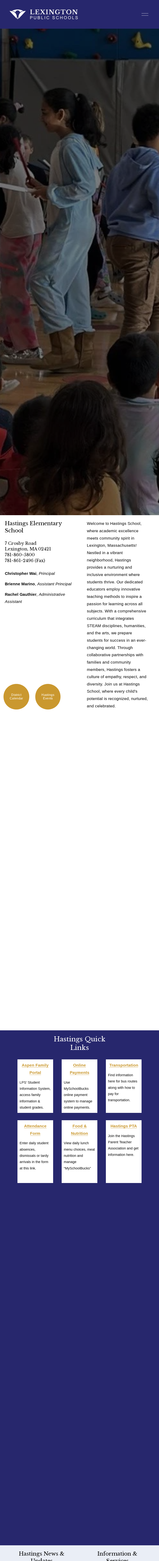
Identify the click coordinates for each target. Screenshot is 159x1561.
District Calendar (16, 696)
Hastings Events (47, 696)
